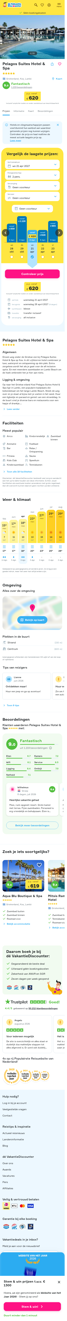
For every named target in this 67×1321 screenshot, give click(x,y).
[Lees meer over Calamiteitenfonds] (22, 1226)
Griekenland (12, 78)
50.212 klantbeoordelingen (43, 1008)
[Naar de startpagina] (12, 5)
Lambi (28, 78)
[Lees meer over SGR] (16, 987)
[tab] (6, 111)
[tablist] (32, 111)
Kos (22, 78)
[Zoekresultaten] (36, 5)
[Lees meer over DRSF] (30, 987)
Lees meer (15, 140)
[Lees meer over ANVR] (9, 987)
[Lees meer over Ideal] (23, 987)
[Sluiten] (59, 1282)
